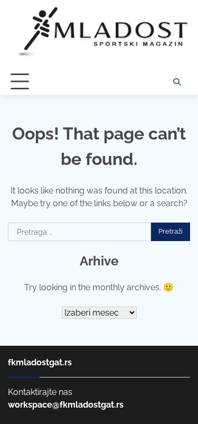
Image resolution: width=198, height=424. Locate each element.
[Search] (177, 82)
